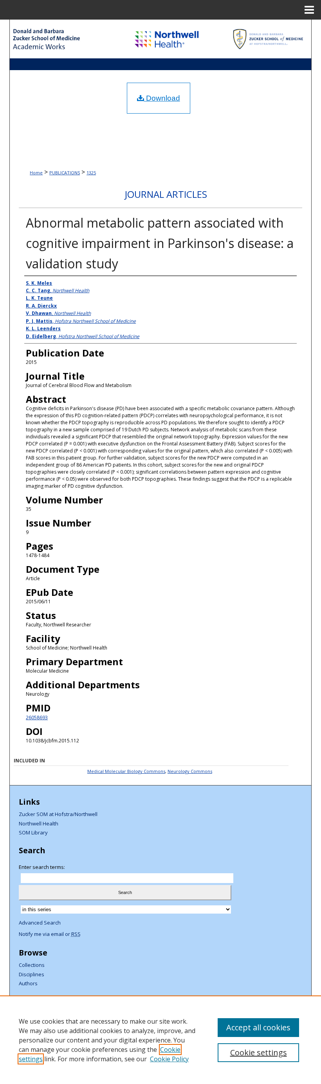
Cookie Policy (169, 1059)
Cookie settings (258, 1052)
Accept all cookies (258, 1027)
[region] (160, 1039)
